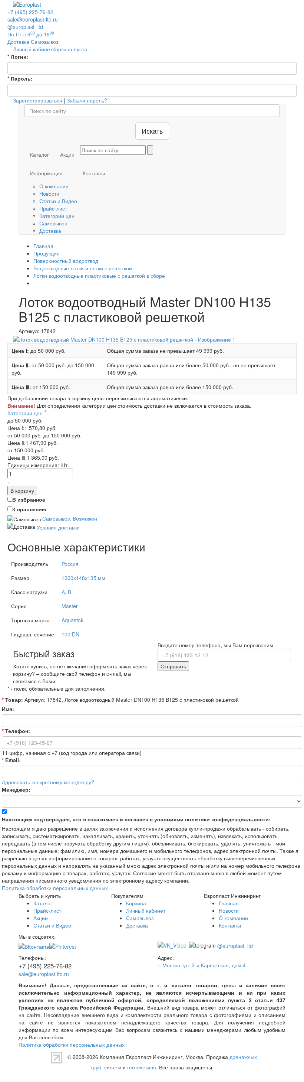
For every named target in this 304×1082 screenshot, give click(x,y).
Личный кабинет (145, 910)
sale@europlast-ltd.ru (32, 19)
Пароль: (20, 78)
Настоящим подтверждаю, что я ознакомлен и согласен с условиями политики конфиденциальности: (136, 819)
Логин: (17, 56)
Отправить (173, 666)
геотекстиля (141, 1067)
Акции (67, 154)
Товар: (12, 699)
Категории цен (57, 215)
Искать (152, 131)
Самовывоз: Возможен (69, 518)
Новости (49, 193)
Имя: (8, 709)
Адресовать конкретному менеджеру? (48, 782)
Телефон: (16, 730)
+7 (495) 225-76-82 (30, 12)
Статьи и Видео (58, 201)
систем (112, 1067)
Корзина (136, 903)
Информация (46, 173)
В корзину (22, 490)
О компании (54, 186)
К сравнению (29, 509)
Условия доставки (58, 527)
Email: (11, 760)
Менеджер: (16, 789)
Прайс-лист (53, 208)
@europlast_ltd (25, 26)
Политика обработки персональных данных (55, 888)
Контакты (94, 173)
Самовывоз (53, 223)
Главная (229, 903)
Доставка (50, 230)
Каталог (39, 154)
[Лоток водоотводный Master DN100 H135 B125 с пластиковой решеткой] (124, 338)
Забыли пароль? (87, 100)
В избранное (28, 499)
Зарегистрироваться (37, 100)
